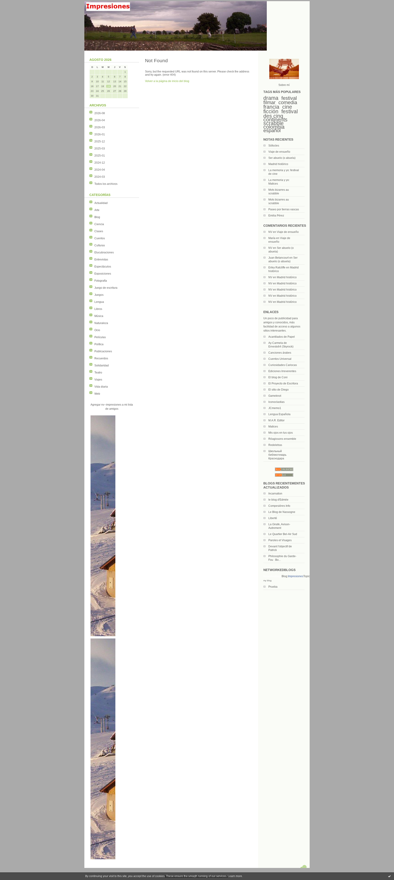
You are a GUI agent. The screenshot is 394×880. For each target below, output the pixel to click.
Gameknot (274, 395)
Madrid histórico (278, 164)
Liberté (272, 518)
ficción (270, 111)
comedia (287, 102)
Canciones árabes (279, 352)
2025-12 (99, 141)
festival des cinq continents (280, 115)
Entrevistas (101, 259)
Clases (98, 231)
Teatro (98, 372)
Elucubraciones (104, 252)
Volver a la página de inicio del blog (167, 81)
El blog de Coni (278, 377)
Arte (96, 210)
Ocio (97, 330)
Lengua (99, 302)
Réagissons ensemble (282, 438)
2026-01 (99, 134)
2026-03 (99, 127)
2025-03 (99, 148)
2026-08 (99, 113)
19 (108, 86)
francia (271, 107)
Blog (97, 217)
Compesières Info (279, 505)
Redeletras (275, 445)
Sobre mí (284, 85)
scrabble (273, 123)
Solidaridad (101, 365)
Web (97, 393)
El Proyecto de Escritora (283, 383)
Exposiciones (102, 273)
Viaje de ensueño (279, 151)
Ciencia (99, 224)
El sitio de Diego (278, 389)
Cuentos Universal (279, 358)
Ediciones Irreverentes (282, 371)
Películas (100, 337)
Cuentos (99, 238)
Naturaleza (101, 323)
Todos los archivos (105, 183)
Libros (98, 309)
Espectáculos (102, 266)
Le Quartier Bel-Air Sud (282, 534)
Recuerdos (101, 358)
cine (287, 107)
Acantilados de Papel (281, 336)
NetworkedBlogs (272, 576)
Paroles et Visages (280, 540)
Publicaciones (103, 351)
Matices (273, 426)
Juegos (99, 294)
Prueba (272, 586)
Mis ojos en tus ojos (280, 432)
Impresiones (295, 576)
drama (270, 98)
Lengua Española (279, 414)
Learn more (235, 876)
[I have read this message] (389, 876)
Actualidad (101, 203)
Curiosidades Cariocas (282, 365)
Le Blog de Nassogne (281, 512)
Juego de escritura (105, 287)
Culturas (99, 245)
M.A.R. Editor (276, 420)
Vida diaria (101, 386)
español (272, 130)
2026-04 (99, 120)
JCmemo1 (274, 408)
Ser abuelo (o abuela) (282, 158)
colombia (274, 127)
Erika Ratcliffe (276, 267)
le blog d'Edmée (278, 499)
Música (98, 316)
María (271, 238)
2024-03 (99, 176)
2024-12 (99, 162)
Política (99, 344)
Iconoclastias (276, 402)
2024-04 (99, 169)
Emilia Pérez (276, 215)
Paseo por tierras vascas (283, 209)
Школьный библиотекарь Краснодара (277, 455)
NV (270, 232)
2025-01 (99, 155)
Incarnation (275, 493)
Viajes (98, 379)
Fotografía (100, 280)
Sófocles (273, 145)
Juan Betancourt (278, 257)
